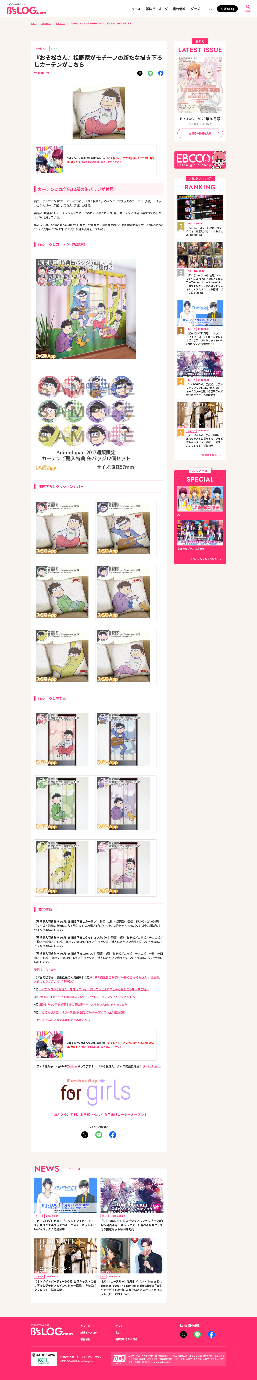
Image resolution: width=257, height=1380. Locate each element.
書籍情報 (179, 8)
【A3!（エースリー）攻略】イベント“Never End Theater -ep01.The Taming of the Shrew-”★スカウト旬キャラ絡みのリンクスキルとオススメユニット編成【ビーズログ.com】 (204, 284)
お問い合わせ (67, 1356)
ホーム (33, 23)
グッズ (195, 8)
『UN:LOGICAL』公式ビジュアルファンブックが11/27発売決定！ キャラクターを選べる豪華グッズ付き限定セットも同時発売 (132, 1225)
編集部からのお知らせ (127, 1339)
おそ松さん (60, 23)
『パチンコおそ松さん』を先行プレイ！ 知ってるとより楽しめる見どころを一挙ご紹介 (94, 989)
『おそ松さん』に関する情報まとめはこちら (62, 1020)
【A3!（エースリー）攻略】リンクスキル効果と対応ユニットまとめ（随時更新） (204, 231)
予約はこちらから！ (46, 969)
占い (208, 8)
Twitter (72, 1066)
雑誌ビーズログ (157, 8)
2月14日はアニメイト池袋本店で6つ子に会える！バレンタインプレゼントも (87, 997)
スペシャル (46, 23)
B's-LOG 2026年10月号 (200, 118)
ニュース (134, 8)
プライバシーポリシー (92, 1356)
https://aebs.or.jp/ (162, 1361)
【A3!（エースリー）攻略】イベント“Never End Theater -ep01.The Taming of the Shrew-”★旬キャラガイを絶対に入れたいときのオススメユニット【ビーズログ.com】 (131, 1287)
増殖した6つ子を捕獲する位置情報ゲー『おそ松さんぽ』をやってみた (83, 1004)
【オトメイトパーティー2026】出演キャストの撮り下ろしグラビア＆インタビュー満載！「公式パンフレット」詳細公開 (65, 1285)
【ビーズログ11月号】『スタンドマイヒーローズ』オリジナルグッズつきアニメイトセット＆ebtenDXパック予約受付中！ (65, 1225)
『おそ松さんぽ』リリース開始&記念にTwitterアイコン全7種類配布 (82, 1012)
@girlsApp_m (152, 1066)
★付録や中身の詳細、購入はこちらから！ (100, 162)
